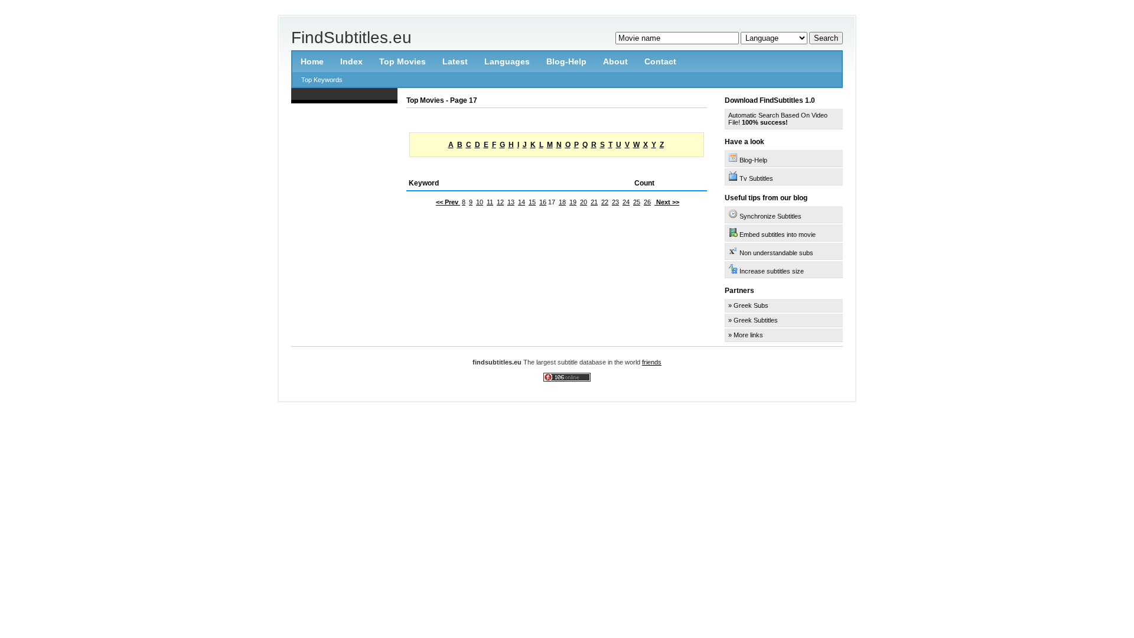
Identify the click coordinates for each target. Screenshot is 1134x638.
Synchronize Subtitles (769, 216)
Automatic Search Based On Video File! (777, 119)
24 (626, 202)
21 (594, 202)
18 (562, 202)
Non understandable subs (775, 252)
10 (479, 202)
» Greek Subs (748, 305)
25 (636, 202)
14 (521, 202)
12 (500, 202)
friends (652, 362)
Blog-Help (752, 160)
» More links (745, 334)
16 (542, 202)
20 (583, 202)
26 (647, 202)
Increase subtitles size (771, 271)
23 (615, 202)
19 (572, 202)
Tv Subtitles (755, 178)
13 (510, 202)
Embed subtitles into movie (777, 234)
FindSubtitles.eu (351, 37)
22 (604, 202)
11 (490, 202)
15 (532, 202)
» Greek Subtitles (753, 320)
